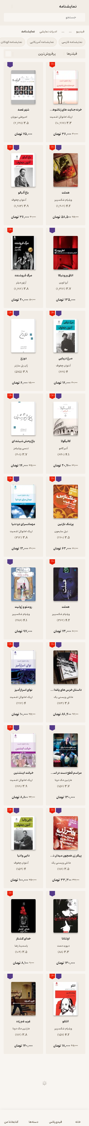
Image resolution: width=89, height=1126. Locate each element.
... (70, 31)
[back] (82, 6)
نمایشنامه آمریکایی (42, 42)
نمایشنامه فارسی (72, 42)
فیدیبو (80, 31)
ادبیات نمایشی (48, 31)
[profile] (6, 6)
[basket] (17, 6)
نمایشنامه (28, 31)
